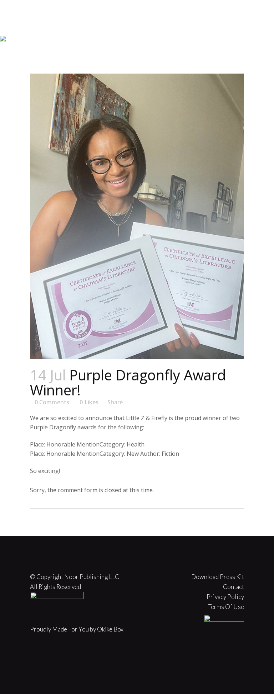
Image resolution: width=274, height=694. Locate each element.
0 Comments (52, 402)
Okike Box (110, 629)
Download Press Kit (217, 576)
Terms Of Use (226, 606)
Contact (233, 586)
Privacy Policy (225, 596)
